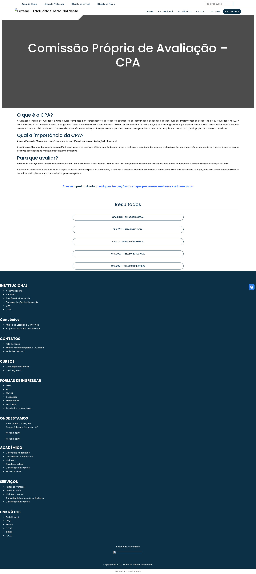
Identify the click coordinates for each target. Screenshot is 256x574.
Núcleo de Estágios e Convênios (22, 324)
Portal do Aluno (13, 490)
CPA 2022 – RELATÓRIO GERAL (128, 241)
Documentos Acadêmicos (19, 456)
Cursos (200, 11)
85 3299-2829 (13, 433)
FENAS (9, 535)
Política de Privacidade (128, 546)
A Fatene (10, 294)
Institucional (165, 11)
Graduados (11, 396)
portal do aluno (87, 186)
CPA (8, 305)
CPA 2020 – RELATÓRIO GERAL (128, 217)
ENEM (8, 385)
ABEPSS (9, 524)
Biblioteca (11, 460)
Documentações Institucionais (22, 302)
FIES (8, 389)
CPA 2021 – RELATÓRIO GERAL (128, 229)
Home (150, 11)
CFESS (9, 528)
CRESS (9, 532)
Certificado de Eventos (18, 467)
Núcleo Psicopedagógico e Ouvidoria (25, 347)
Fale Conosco (13, 344)
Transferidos (12, 400)
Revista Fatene (13, 471)
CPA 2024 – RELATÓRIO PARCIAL (128, 265)
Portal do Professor (15, 486)
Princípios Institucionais (18, 298)
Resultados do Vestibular (18, 408)
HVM (8, 520)
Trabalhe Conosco (15, 351)
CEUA (8, 309)
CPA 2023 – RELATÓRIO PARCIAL (128, 253)
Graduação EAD (14, 370)
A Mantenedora (14, 290)
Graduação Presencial (17, 366)
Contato (215, 11)
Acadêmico (184, 11)
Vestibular (11, 404)
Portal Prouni (12, 517)
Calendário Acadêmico (18, 452)
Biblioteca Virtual (14, 464)
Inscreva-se (232, 11)
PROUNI (9, 393)
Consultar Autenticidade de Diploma (25, 498)
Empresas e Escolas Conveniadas (23, 328)
